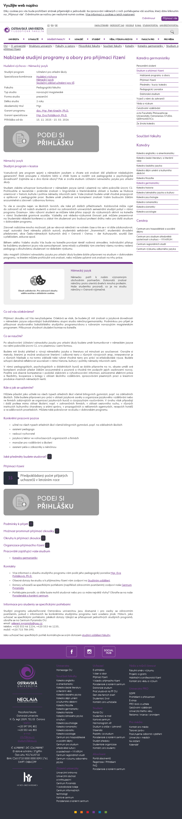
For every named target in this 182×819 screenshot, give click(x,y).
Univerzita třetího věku (140, 711)
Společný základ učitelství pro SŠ (55, 83)
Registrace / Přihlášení (104, 762)
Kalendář (133, 745)
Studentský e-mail (102, 716)
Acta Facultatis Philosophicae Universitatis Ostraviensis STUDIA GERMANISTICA (154, 116)
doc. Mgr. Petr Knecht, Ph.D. (52, 110)
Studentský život (101, 699)
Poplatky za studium (103, 734)
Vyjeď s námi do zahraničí (150, 98)
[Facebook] (71, 651)
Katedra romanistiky (147, 202)
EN (52, 25)
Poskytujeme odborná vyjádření (145, 734)
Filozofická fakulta (89, 46)
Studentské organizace (105, 744)
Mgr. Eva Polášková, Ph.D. (51, 115)
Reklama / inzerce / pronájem (144, 715)
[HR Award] (27, 779)
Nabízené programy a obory (155, 75)
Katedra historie (144, 188)
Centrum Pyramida (66, 783)
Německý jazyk (45, 80)
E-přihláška (98, 670)
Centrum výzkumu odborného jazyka (156, 249)
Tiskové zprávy (136, 731)
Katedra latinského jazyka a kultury (155, 192)
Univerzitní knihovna (66, 773)
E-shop (132, 701)
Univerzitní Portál (169, 25)
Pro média (169, 39)
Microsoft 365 (117, 25)
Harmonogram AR (102, 723)
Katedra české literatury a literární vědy (154, 159)
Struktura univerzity (40, 46)
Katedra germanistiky (151, 46)
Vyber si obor (100, 674)
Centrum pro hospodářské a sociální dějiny (155, 230)
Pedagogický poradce (151, 89)
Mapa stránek (102, 25)
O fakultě (35, 39)
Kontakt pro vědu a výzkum (143, 681)
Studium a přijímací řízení (150, 71)
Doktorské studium (150, 94)
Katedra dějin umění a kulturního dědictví (154, 172)
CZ (48, 25)
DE (56, 25)
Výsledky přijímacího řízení (106, 681)
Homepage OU (64, 670)
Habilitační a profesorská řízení (145, 678)
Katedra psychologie (147, 197)
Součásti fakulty (58, 39)
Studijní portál (150, 25)
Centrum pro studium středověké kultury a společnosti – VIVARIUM (69, 748)
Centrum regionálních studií (151, 244)
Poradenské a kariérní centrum (30, 595)
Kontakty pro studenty (104, 748)
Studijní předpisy (101, 741)
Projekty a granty (138, 674)
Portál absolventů (102, 758)
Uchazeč (81, 39)
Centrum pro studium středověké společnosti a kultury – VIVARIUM (154, 238)
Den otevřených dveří (104, 695)
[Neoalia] (27, 700)
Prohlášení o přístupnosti (142, 697)
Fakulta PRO (150, 39)
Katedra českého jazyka (149, 166)
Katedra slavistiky (145, 207)
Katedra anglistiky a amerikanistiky (155, 153)
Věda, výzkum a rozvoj (123, 39)
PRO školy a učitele (139, 704)
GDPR (132, 693)
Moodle (130, 25)
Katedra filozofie (145, 178)
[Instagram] (89, 651)
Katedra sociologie (146, 212)
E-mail (138, 25)
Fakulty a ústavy (65, 46)
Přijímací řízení (148, 80)
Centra (142, 221)
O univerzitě (18, 46)
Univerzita (16, 39)
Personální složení (146, 66)
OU (6, 46)
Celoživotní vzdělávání (148, 108)
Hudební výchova (46, 77)
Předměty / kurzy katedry (153, 84)
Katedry (129, 46)
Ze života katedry (145, 123)
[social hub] (108, 651)
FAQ (95, 766)
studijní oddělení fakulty (96, 635)
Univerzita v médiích (139, 738)
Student (98, 39)
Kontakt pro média (138, 727)
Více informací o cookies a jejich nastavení (110, 14)
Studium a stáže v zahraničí (107, 727)
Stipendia (97, 730)
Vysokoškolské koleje (67, 787)
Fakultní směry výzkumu (141, 671)
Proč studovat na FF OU (105, 691)
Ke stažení (134, 741)
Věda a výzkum (144, 103)
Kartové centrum (65, 798)
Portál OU (98, 713)
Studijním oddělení (99, 580)
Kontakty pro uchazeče (105, 702)
